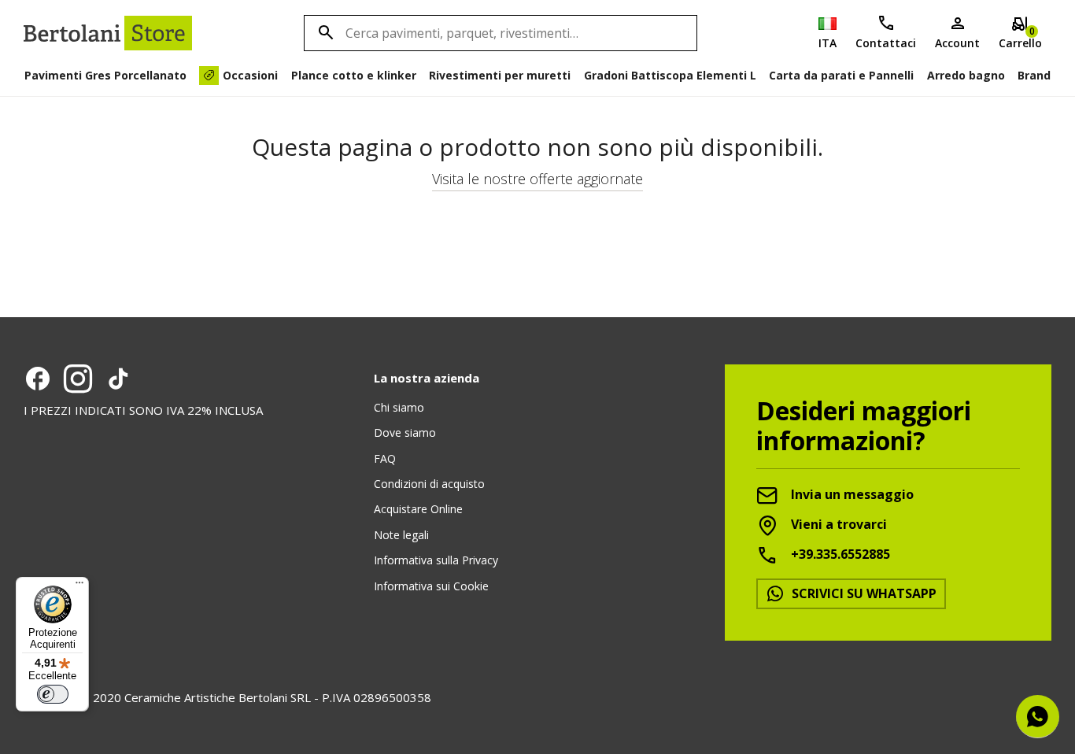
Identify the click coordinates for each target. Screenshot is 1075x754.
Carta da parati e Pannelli (841, 75)
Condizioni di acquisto (429, 483)
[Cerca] (323, 33)
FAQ (385, 458)
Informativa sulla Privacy (436, 560)
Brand (1034, 75)
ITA (827, 42)
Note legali (401, 534)
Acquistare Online (418, 508)
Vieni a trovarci (837, 524)
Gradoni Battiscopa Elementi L (670, 75)
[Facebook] (38, 378)
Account (957, 42)
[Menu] (79, 586)
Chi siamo (399, 407)
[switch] (52, 694)
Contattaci (885, 42)
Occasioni (250, 75)
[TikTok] (118, 378)
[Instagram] (78, 378)
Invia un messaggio (851, 494)
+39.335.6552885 (839, 554)
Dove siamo (405, 432)
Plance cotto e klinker (353, 75)
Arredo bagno (966, 75)
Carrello (1020, 37)
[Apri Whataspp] (1037, 716)
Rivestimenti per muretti (500, 75)
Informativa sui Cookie (431, 585)
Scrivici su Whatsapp (862, 593)
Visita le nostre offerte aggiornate (537, 178)
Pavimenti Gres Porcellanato (105, 75)
